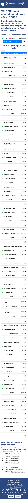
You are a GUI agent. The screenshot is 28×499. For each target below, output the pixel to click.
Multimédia (21, 486)
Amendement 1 (15, 454)
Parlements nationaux (14, 482)
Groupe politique (14, 53)
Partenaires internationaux (14, 484)
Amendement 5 (15, 463)
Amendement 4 (15, 460)
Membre (4, 53)
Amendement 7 (15, 467)
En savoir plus (22, 494)
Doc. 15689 (19, 451)
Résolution (14, 474)
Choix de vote (23, 53)
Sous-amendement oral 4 (17, 469)
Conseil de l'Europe (14, 480)
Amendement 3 (15, 458)
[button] (24, 41)
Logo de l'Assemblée (10, 486)
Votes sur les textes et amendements (11, 41)
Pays (8, 53)
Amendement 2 (15, 456)
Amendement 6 (15, 465)
